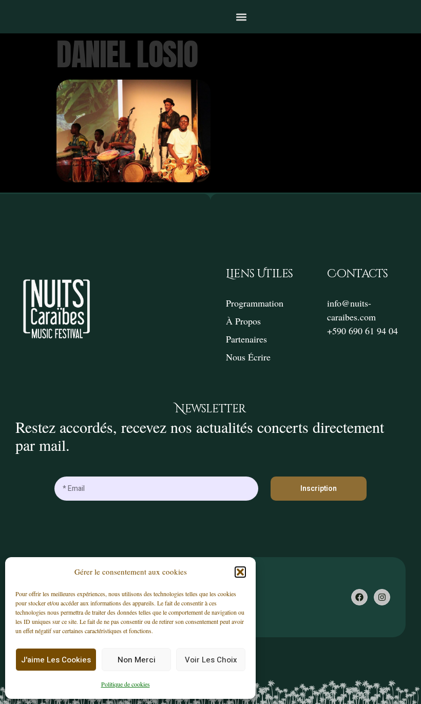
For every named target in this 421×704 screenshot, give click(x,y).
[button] (240, 572)
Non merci (137, 659)
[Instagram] (382, 597)
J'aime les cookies (56, 659)
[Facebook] (359, 597)
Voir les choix (211, 659)
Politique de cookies (125, 684)
